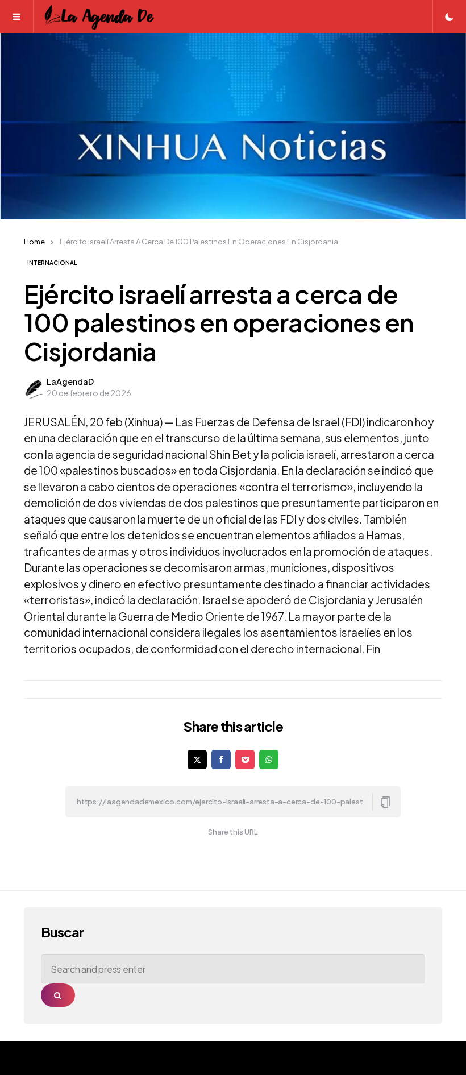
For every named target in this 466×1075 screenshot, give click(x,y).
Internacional (52, 262)
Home (34, 241)
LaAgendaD (70, 381)
